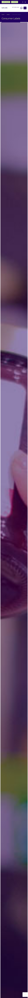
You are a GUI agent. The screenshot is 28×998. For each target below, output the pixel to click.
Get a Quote (6, 2)
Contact (15, 2)
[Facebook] (23, 2)
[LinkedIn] (25, 2)
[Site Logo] (5, 8)
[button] (25, 8)
